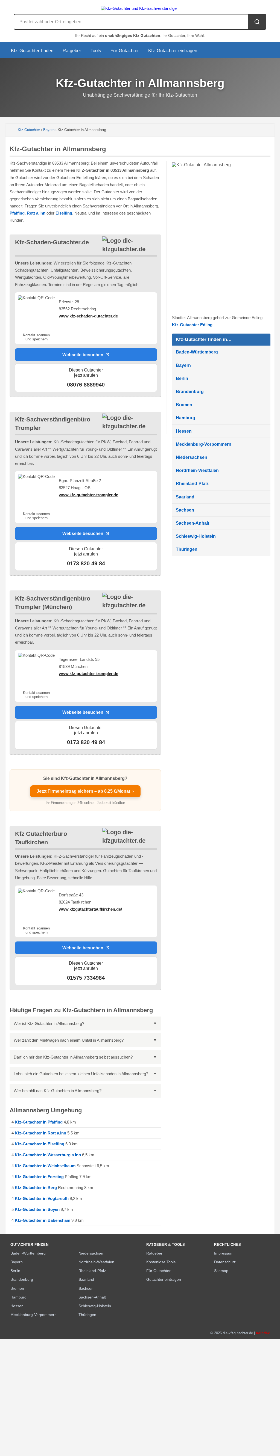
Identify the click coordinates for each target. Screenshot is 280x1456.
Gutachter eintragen (163, 1279)
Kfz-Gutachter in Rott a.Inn (40, 1133)
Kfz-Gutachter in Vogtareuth (42, 1198)
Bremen (184, 404)
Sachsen (185, 510)
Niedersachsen (191, 457)
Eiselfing (64, 213)
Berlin (182, 378)
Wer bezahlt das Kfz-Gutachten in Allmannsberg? (57, 1090)
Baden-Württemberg (197, 352)
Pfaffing (17, 213)
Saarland (185, 497)
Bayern (48, 130)
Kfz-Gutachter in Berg (36, 1187)
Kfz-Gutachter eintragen (172, 50)
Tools (96, 50)
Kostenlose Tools (161, 1262)
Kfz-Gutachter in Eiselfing (39, 1144)
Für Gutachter (124, 50)
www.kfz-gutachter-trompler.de (88, 494)
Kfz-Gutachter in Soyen (37, 1209)
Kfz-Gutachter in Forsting (39, 1176)
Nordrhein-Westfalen (197, 470)
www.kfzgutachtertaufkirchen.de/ (90, 909)
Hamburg (185, 417)
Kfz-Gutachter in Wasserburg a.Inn (48, 1154)
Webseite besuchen (82, 354)
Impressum (224, 1253)
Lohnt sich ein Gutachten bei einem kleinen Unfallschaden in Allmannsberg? (81, 1073)
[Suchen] (257, 21)
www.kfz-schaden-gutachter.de (88, 316)
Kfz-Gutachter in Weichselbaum (45, 1165)
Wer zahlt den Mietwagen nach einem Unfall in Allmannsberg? (69, 1040)
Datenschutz (225, 1262)
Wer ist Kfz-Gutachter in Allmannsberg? (49, 1023)
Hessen (184, 431)
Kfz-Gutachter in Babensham (42, 1220)
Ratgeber (72, 50)
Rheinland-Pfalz (192, 483)
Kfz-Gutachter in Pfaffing (39, 1122)
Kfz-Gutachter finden (32, 50)
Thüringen (186, 549)
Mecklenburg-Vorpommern (203, 444)
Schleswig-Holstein (196, 536)
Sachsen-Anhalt (192, 523)
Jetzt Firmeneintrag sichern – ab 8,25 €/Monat (85, 791)
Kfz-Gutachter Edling (192, 324)
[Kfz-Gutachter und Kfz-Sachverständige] (140, 7)
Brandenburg (190, 391)
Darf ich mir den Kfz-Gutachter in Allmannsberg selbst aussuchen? (73, 1057)
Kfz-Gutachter (29, 130)
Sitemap (221, 1270)
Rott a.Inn (36, 213)
